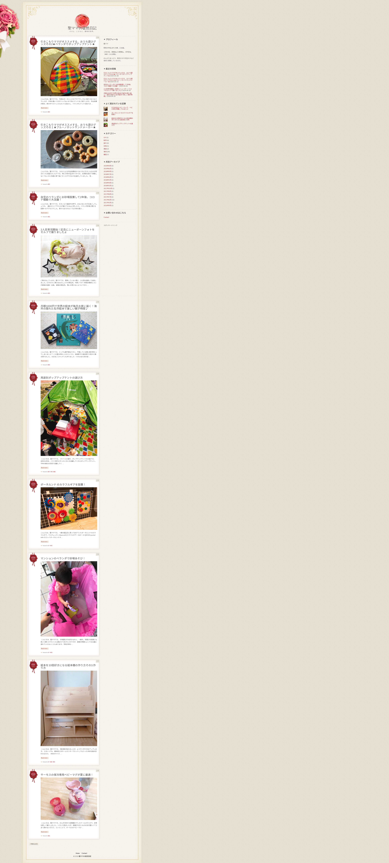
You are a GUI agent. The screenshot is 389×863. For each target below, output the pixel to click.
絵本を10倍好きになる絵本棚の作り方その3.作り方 (68, 666)
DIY (49, 545)
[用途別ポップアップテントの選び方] (69, 418)
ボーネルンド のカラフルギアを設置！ (63, 484)
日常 (105, 146)
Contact (106, 217)
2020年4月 (107, 166)
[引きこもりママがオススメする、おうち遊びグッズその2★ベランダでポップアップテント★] (69, 71)
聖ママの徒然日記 (82, 28)
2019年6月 (107, 168)
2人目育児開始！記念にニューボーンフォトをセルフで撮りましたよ (68, 231)
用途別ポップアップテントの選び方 (62, 377)
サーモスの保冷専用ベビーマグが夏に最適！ (67, 774)
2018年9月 (107, 171)
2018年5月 (107, 180)
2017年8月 (107, 194)
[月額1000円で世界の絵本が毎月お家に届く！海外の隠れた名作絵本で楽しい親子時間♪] (69, 330)
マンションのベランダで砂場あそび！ (63, 558)
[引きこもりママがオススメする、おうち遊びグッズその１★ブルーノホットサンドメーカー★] (69, 149)
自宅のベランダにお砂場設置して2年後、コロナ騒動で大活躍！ (68, 198)
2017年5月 (107, 202)
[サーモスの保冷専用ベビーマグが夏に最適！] (69, 799)
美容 (105, 149)
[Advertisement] (119, 261)
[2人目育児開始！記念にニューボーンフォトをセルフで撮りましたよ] (69, 256)
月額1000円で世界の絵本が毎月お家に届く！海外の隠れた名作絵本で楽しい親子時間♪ (69, 307)
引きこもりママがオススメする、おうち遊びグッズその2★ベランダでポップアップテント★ (68, 43)
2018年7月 (107, 174)
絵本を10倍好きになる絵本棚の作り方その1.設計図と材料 (122, 119)
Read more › (44, 108)
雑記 (54, 471)
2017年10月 (108, 188)
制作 (51, 762)
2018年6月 (107, 177)
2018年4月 (107, 183)
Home (78, 853)
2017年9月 (107, 191)
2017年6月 (107, 200)
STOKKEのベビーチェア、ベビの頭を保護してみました (122, 108)
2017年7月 (107, 197)
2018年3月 (107, 185)
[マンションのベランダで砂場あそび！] (69, 599)
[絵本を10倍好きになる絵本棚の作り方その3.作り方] (69, 708)
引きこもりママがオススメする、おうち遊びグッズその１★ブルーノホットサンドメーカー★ (68, 126)
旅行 (49, 471)
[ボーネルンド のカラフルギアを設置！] (69, 508)
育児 (49, 112)
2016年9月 (107, 205)
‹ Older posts (34, 844)
